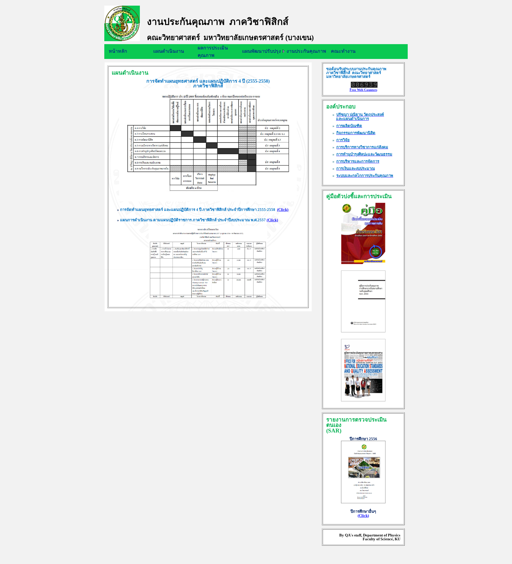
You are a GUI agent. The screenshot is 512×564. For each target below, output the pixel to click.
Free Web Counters (363, 90)
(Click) (282, 209)
